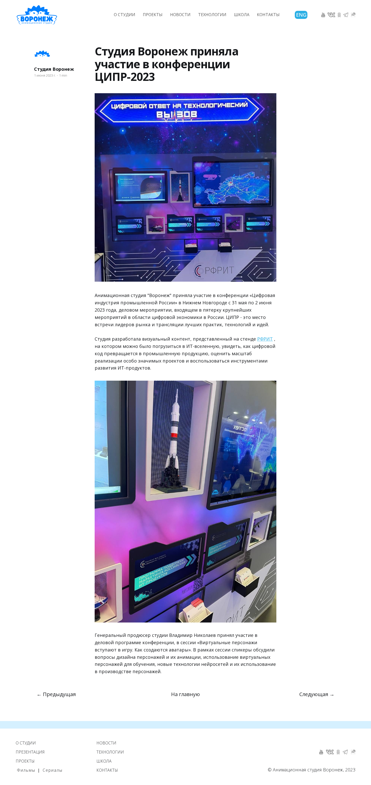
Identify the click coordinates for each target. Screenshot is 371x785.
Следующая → (316, 694)
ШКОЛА (241, 14)
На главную (185, 694)
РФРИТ (265, 339)
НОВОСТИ (180, 14)
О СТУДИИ (124, 14)
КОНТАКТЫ (268, 14)
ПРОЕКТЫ (153, 14)
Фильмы (26, 770)
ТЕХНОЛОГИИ (212, 14)
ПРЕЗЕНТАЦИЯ (30, 752)
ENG (301, 14)
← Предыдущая (56, 694)
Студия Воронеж (54, 69)
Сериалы (53, 770)
